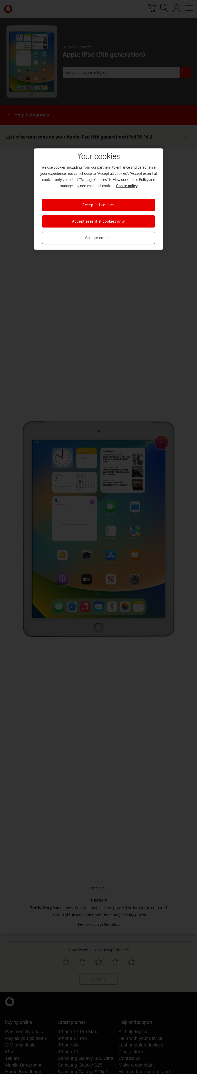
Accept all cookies (98, 205)
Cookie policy (126, 186)
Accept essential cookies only (98, 221)
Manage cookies (98, 238)
